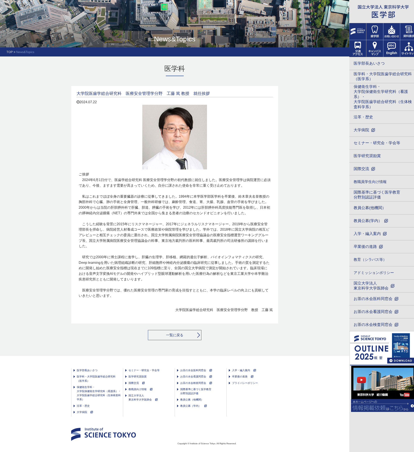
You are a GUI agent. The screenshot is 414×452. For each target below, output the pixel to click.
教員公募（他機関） (192, 399)
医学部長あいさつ (87, 370)
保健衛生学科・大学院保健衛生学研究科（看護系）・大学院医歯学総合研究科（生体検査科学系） (99, 393)
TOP (9, 52)
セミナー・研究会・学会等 (144, 370)
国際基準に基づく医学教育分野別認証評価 (195, 391)
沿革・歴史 (83, 405)
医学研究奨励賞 (138, 376)
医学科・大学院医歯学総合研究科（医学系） (96, 378)
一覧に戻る (174, 335)
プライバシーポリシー (245, 383)
